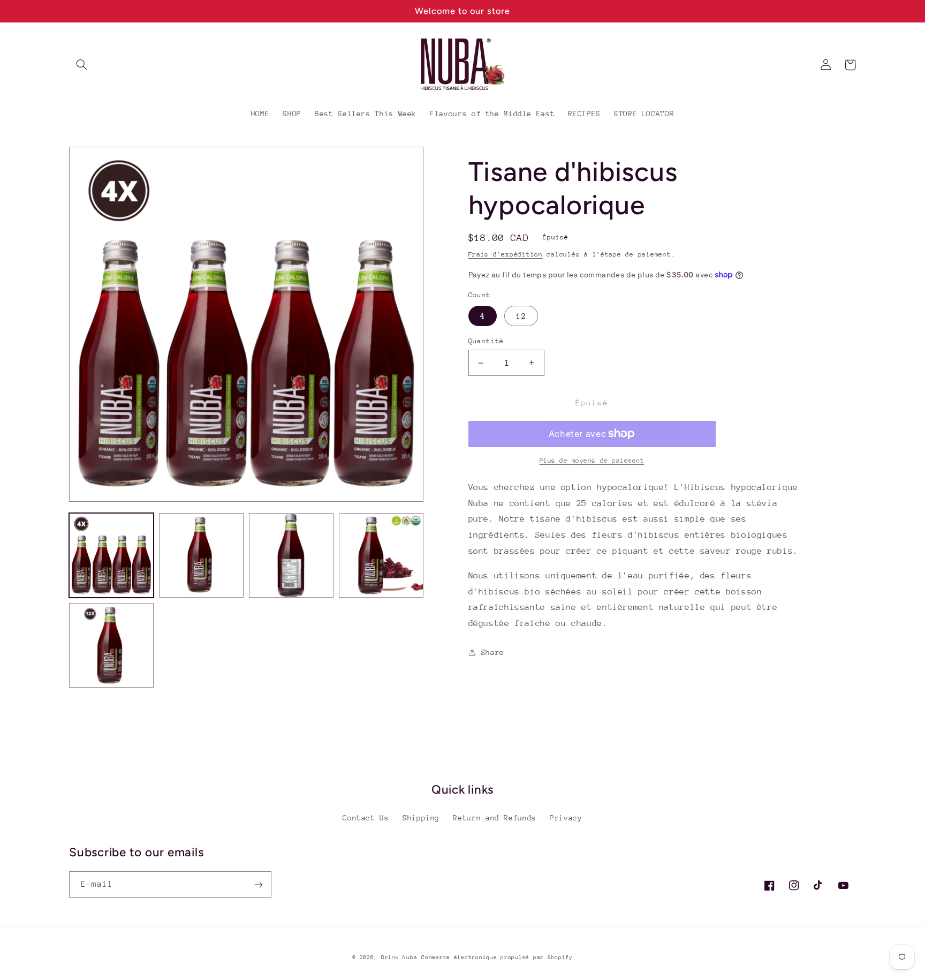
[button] (81, 64)
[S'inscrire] (258, 884)
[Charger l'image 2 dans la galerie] (201, 555)
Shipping (421, 817)
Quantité (486, 341)
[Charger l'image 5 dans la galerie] (111, 645)
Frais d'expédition (505, 254)
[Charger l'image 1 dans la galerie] (111, 555)
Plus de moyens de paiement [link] (592, 460)
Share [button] (492, 652)
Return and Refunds (494, 817)
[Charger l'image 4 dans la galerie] (381, 555)
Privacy (566, 817)
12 (521, 316)
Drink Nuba (399, 957)
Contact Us (366, 817)
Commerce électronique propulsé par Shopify (497, 957)
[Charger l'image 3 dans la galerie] (291, 555)
